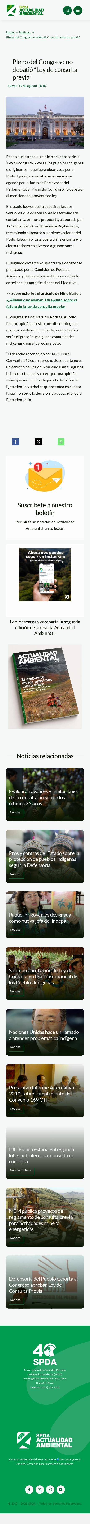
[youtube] (61, 1489)
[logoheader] (25, 6)
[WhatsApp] (61, 441)
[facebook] (29, 1489)
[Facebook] (15, 441)
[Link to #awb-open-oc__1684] (77, 10)
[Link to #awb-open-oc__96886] (67, 10)
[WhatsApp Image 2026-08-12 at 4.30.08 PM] (45, 646)
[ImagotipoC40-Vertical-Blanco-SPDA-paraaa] (45, 1344)
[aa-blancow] (45, 1433)
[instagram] (50, 1489)
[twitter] (40, 1489)
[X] (38, 441)
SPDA (32, 1503)
